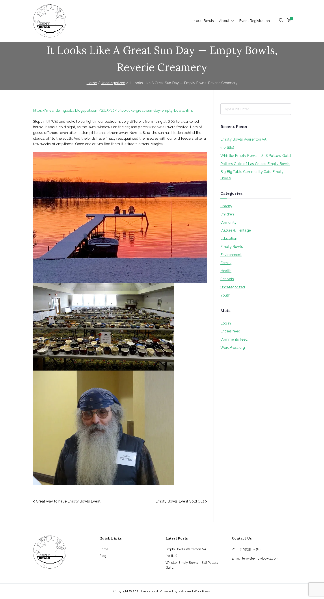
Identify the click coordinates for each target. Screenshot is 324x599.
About (224, 21)
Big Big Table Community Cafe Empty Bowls (251, 175)
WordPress (202, 591)
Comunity (228, 222)
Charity (226, 206)
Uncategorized (232, 287)
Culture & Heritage (235, 230)
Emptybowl (149, 591)
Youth (225, 295)
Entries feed (230, 331)
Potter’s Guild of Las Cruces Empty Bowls (255, 164)
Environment (231, 255)
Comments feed (234, 339)
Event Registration (254, 21)
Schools (227, 279)
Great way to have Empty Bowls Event (68, 501)
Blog (102, 556)
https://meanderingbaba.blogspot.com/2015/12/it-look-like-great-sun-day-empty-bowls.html (113, 110)
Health (225, 271)
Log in (225, 323)
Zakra (183, 591)
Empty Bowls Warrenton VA (243, 139)
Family (225, 263)
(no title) (227, 147)
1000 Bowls (204, 21)
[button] (231, 21)
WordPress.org (232, 347)
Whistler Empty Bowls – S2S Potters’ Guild (255, 156)
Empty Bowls (231, 247)
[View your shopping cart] (289, 21)
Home (103, 549)
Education (228, 238)
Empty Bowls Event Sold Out (179, 501)
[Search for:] (256, 109)
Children (227, 214)
